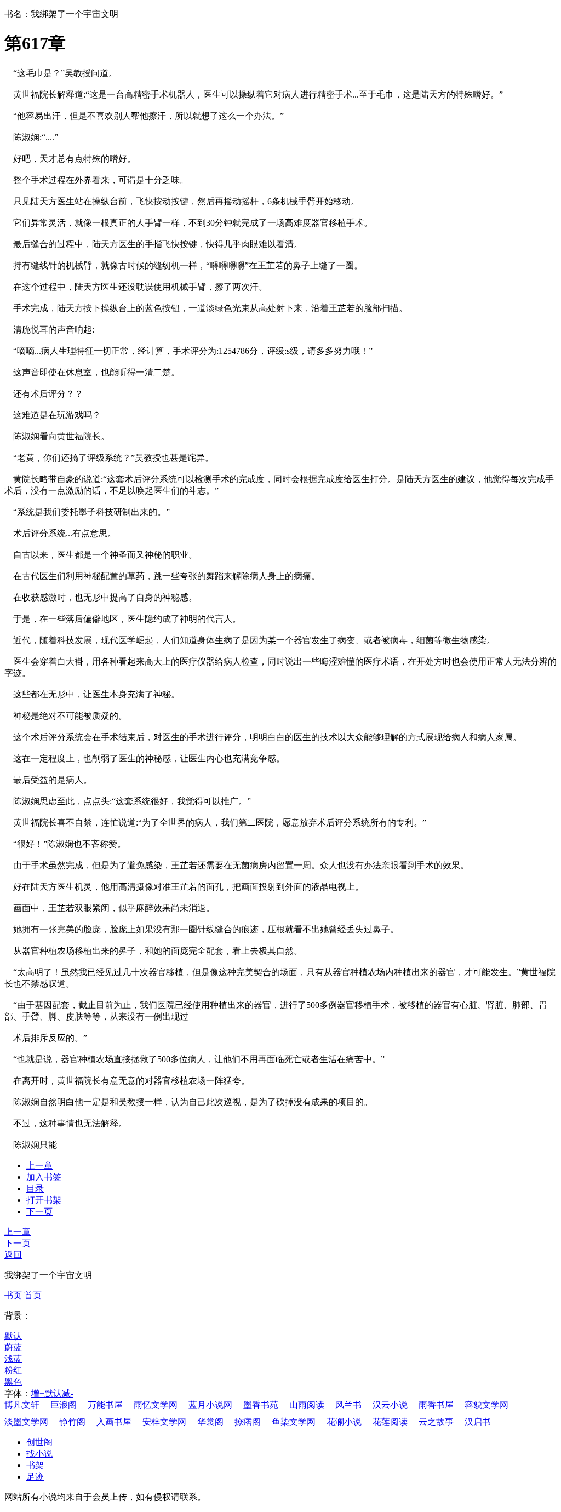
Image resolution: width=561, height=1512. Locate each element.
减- (67, 1393)
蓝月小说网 (210, 1405)
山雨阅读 (306, 1405)
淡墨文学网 (26, 1422)
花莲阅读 (390, 1422)
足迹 (35, 1476)
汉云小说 (390, 1405)
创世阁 (39, 1442)
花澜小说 (344, 1422)
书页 (13, 1295)
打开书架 (43, 1200)
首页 (33, 1295)
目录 (35, 1188)
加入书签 (43, 1177)
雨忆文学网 (156, 1405)
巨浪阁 (63, 1405)
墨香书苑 (260, 1405)
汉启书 (478, 1422)
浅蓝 (13, 1359)
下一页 (39, 1211)
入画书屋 (113, 1422)
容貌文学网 (486, 1405)
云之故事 (436, 1422)
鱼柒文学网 (294, 1422)
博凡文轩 (21, 1405)
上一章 (39, 1165)
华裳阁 (210, 1422)
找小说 (39, 1453)
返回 (13, 1254)
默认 (13, 1336)
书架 (35, 1465)
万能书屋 (105, 1405)
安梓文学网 (164, 1422)
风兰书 (348, 1405)
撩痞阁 (247, 1422)
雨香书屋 (436, 1405)
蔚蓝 (13, 1347)
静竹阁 (72, 1422)
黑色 (13, 1382)
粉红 (13, 1370)
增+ (37, 1393)
